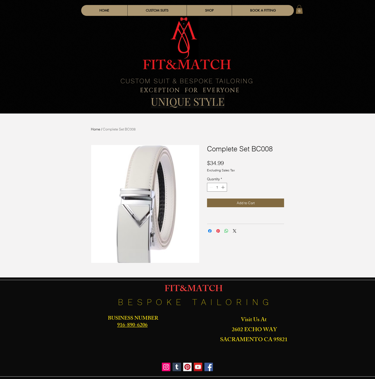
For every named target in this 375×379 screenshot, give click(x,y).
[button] (209, 10)
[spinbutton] (217, 187)
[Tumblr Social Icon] (177, 367)
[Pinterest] (187, 367)
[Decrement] (211, 187)
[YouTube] (198, 367)
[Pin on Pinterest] (218, 231)
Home (95, 129)
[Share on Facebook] (209, 231)
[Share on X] (234, 231)
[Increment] (223, 187)
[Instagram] (166, 367)
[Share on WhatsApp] (226, 231)
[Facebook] (208, 367)
